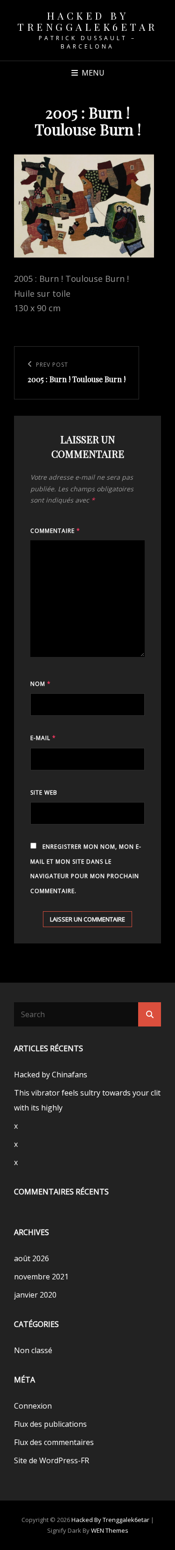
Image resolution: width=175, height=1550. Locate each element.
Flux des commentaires (54, 1442)
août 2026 (31, 1258)
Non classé (33, 1350)
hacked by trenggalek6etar (87, 21)
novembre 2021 (41, 1276)
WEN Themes (109, 1530)
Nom (40, 684)
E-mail (43, 738)
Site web (43, 792)
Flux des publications (50, 1424)
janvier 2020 (35, 1295)
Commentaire (55, 531)
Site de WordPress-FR (51, 1460)
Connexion (33, 1406)
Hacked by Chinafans (50, 1074)
